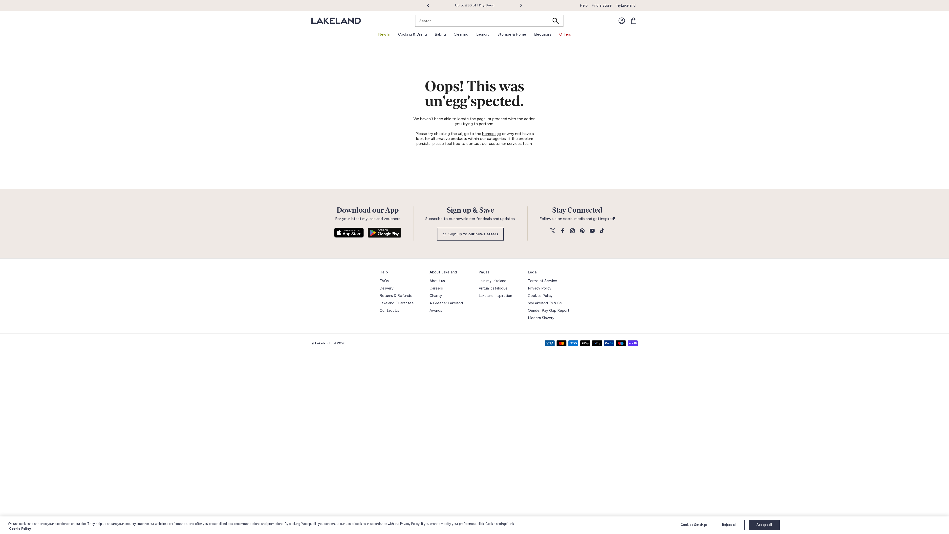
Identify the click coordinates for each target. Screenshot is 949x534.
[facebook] (562, 231)
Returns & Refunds (396, 295)
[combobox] (489, 21)
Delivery (386, 288)
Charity (436, 295)
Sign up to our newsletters (473, 234)
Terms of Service (542, 281)
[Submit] (557, 20)
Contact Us (389, 310)
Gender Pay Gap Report (548, 310)
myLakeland (626, 5)
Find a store (602, 5)
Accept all (764, 525)
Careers (436, 288)
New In (384, 34)
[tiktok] (602, 231)
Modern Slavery (541, 318)
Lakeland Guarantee (397, 303)
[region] (474, 525)
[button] (431, 5)
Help (584, 5)
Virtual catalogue (493, 288)
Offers (565, 34)
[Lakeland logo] (336, 21)
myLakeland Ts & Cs (545, 303)
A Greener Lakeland (446, 303)
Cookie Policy (20, 529)
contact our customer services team (499, 143)
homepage (491, 133)
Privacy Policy (539, 288)
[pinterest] (582, 231)
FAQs (384, 281)
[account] (622, 21)
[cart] (634, 21)
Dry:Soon (486, 5)
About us (437, 281)
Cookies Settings (694, 525)
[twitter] (553, 231)
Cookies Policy (540, 295)
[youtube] (592, 231)
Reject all (729, 525)
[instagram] (572, 231)
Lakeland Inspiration (495, 295)
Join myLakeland (492, 281)
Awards (436, 310)
